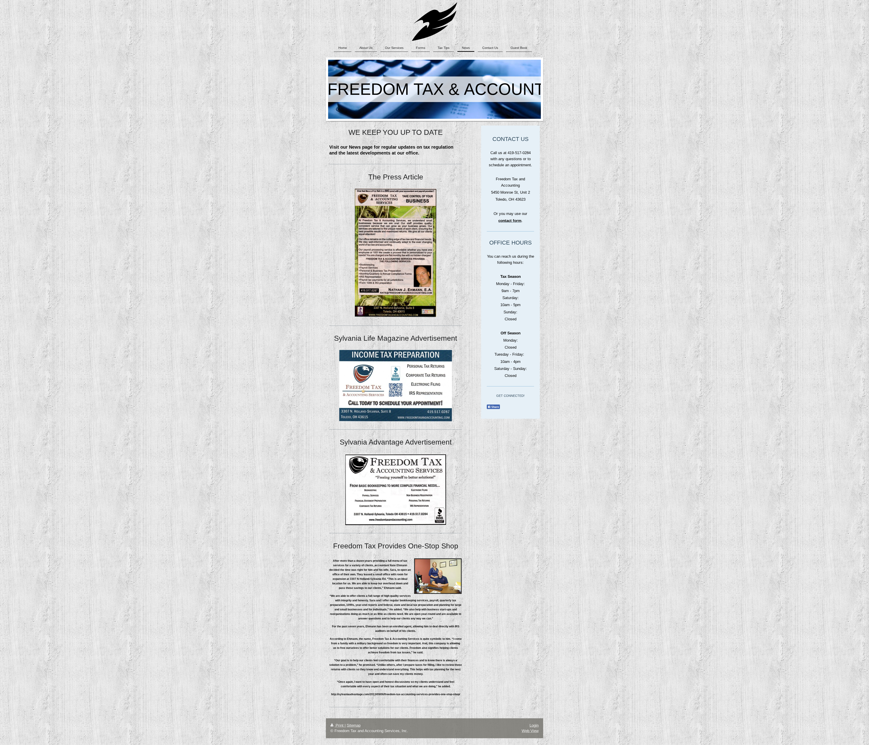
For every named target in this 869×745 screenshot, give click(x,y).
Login (534, 725)
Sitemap (353, 725)
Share (495, 407)
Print (339, 725)
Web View (530, 731)
